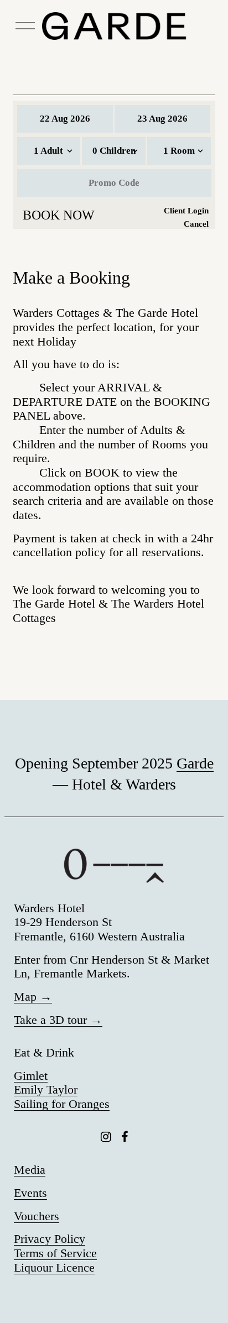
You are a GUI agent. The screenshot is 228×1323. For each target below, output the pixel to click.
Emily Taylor (45, 1089)
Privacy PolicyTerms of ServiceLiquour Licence (55, 1253)
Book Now (59, 215)
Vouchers (36, 1216)
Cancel (196, 223)
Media (29, 1169)
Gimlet (31, 1076)
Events (30, 1193)
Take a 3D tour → (58, 1020)
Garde (195, 763)
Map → (33, 996)
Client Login (186, 210)
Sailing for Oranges (62, 1104)
